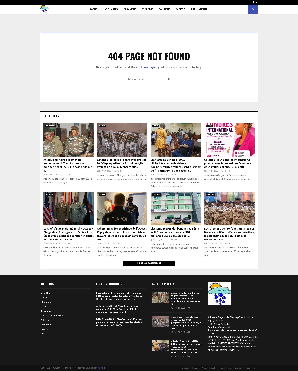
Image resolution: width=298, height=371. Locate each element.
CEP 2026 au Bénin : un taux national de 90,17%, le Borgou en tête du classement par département (117, 309)
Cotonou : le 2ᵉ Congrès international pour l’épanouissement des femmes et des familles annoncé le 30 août (228, 164)
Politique (164, 9)
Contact (195, 368)
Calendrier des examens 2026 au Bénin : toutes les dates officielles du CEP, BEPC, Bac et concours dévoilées (119, 296)
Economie (147, 9)
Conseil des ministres (51, 315)
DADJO (100, 319)
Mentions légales (209, 368)
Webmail (185, 368)
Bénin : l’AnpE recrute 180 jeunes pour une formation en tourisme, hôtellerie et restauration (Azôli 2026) (119, 322)
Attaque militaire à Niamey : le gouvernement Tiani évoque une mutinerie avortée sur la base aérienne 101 (67, 165)
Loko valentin (103, 293)
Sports (43, 306)
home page (148, 67)
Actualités (111, 9)
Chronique (130, 9)
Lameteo (44, 329)
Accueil (94, 9)
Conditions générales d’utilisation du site (237, 368)
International (199, 9)
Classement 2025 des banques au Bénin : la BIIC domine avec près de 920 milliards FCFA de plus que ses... (175, 232)
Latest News (51, 116)
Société (180, 9)
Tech (42, 333)
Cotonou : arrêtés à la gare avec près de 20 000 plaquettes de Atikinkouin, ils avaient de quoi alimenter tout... (122, 164)
